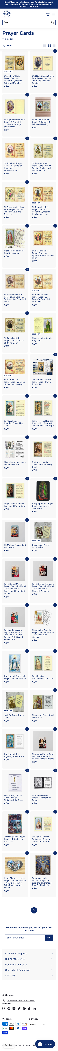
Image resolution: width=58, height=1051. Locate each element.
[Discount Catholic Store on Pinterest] (24, 1008)
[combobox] (29, 22)
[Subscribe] (49, 938)
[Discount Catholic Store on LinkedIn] (34, 1008)
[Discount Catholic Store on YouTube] (14, 1008)
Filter (9, 45)
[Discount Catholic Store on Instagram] (3, 1008)
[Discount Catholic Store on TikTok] (29, 1008)
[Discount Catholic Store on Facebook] (8, 1008)
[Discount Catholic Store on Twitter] (19, 1008)
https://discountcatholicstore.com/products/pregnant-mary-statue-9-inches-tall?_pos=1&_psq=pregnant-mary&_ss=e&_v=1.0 (28, 4)
